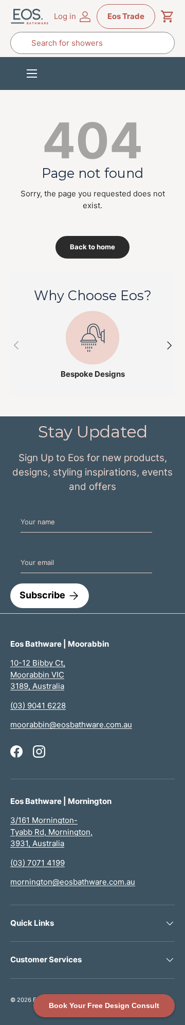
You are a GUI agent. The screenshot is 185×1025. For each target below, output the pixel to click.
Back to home (92, 247)
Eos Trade (125, 16)
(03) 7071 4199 (37, 863)
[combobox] (92, 43)
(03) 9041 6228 (38, 705)
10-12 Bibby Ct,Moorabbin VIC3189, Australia (37, 674)
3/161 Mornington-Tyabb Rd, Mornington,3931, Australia (51, 831)
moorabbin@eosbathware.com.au (71, 724)
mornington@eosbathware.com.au (72, 882)
